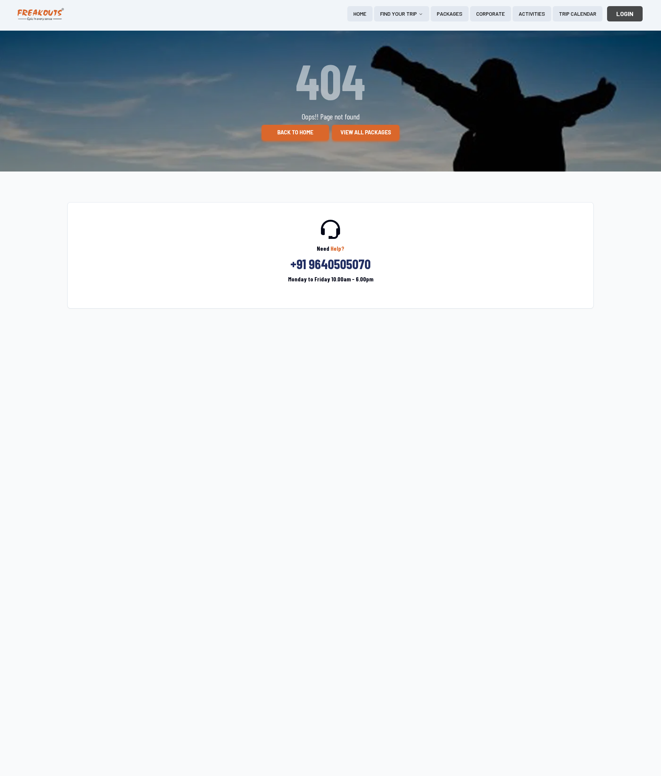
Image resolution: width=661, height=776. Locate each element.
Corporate (490, 13)
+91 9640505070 (330, 263)
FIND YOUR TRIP (398, 13)
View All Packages (365, 132)
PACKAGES (449, 13)
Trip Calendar (577, 13)
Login (624, 13)
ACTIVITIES (532, 13)
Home (359, 13)
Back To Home (295, 132)
